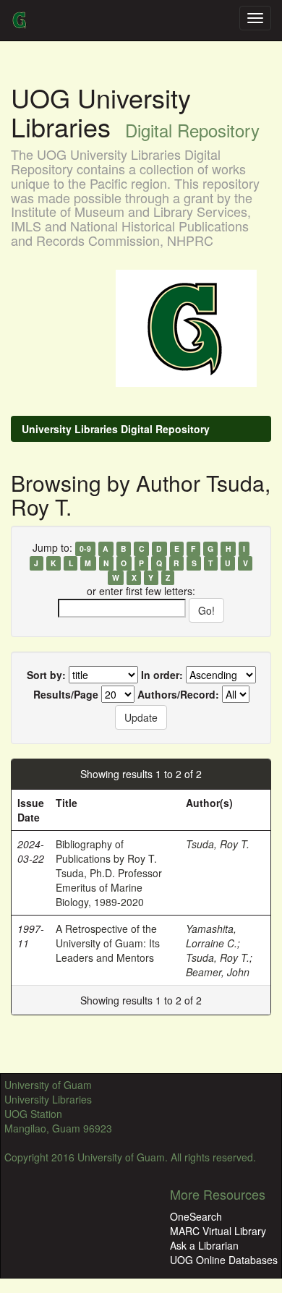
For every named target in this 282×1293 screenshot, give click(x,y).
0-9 (85, 548)
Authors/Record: (178, 694)
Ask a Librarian (204, 1245)
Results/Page (65, 694)
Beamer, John (217, 972)
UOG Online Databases (224, 1260)
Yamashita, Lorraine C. (211, 935)
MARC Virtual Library (218, 1231)
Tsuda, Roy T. (217, 844)
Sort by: (46, 674)
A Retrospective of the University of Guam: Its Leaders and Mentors (108, 943)
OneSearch (196, 1216)
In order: (162, 674)
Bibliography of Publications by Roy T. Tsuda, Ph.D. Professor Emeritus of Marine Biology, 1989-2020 (109, 873)
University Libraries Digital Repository (116, 429)
